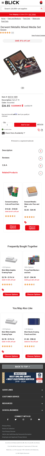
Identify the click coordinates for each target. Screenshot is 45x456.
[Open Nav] (3, 2)
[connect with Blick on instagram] (23, 421)
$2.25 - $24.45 (30, 210)
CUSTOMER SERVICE (10, 397)
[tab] (22, 150)
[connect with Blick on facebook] (8, 421)
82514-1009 (12, 97)
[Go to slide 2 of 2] (23, 88)
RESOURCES (7, 403)
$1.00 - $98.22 (30, 339)
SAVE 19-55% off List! (8, 280)
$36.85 (6, 105)
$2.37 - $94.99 (30, 277)
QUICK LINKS (7, 390)
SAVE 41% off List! (22, 41)
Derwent (3, 30)
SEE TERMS (32, 14)
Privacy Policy (6, 426)
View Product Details (38, 35)
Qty (4, 122)
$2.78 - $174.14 (8, 277)
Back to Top (21, 367)
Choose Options (13, 227)
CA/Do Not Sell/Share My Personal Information (16, 434)
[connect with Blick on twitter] (15, 421)
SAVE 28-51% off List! (12, 211)
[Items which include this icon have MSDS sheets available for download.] (42, 130)
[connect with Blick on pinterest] (31, 421)
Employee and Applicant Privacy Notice (14, 437)
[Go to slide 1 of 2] (21, 88)
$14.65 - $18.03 (11, 209)
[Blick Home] (12, 3)
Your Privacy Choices (8, 431)
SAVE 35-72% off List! (31, 342)
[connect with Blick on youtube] (39, 421)
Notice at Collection (8, 428)
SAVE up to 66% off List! (31, 280)
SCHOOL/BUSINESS (10, 410)
